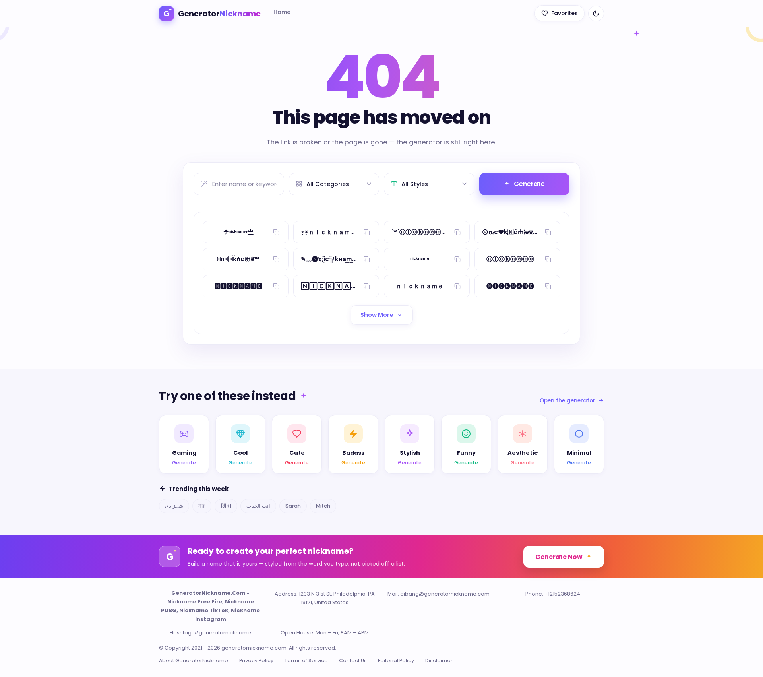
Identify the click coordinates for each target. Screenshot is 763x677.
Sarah (293, 505)
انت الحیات (258, 505)
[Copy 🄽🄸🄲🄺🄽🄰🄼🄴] (366, 286)
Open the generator (567, 400)
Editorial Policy (396, 660)
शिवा (226, 505)
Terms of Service (306, 660)
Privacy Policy (256, 660)
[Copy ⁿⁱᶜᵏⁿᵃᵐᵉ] (457, 259)
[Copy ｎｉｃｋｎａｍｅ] (457, 286)
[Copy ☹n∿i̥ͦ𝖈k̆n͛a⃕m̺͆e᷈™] (276, 259)
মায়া (201, 505)
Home (281, 12)
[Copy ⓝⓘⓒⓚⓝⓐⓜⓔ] (548, 259)
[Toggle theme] (596, 13)
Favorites (564, 13)
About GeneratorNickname (193, 660)
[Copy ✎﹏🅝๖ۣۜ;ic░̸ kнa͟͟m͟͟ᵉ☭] (366, 259)
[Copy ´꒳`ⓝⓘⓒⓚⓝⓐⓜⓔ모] (457, 232)
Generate (529, 184)
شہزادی (174, 505)
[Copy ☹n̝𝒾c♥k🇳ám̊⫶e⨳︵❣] (548, 232)
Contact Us (353, 660)
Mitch (323, 505)
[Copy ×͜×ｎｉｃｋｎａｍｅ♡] (366, 232)
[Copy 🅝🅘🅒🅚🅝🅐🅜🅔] (548, 286)
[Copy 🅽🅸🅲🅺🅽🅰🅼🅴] (276, 286)
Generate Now (558, 557)
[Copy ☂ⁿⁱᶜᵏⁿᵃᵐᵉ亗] (276, 232)
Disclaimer (439, 660)
